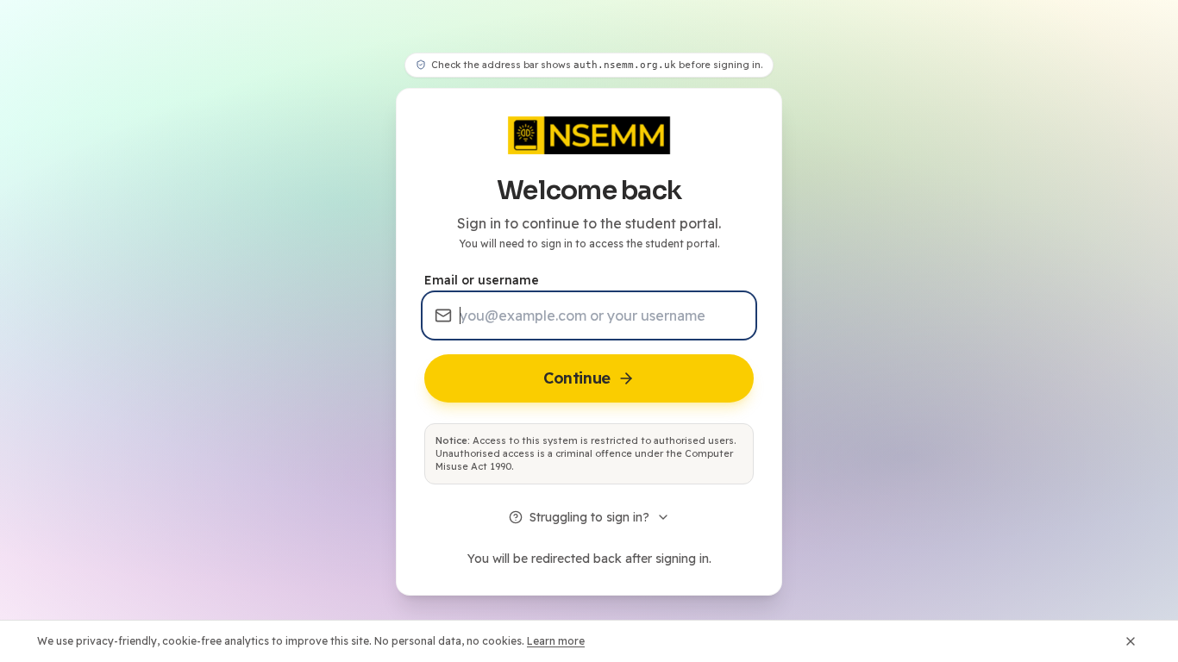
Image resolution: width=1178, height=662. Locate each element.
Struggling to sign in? (589, 517)
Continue (576, 378)
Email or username (481, 280)
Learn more (556, 640)
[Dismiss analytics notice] (1130, 641)
